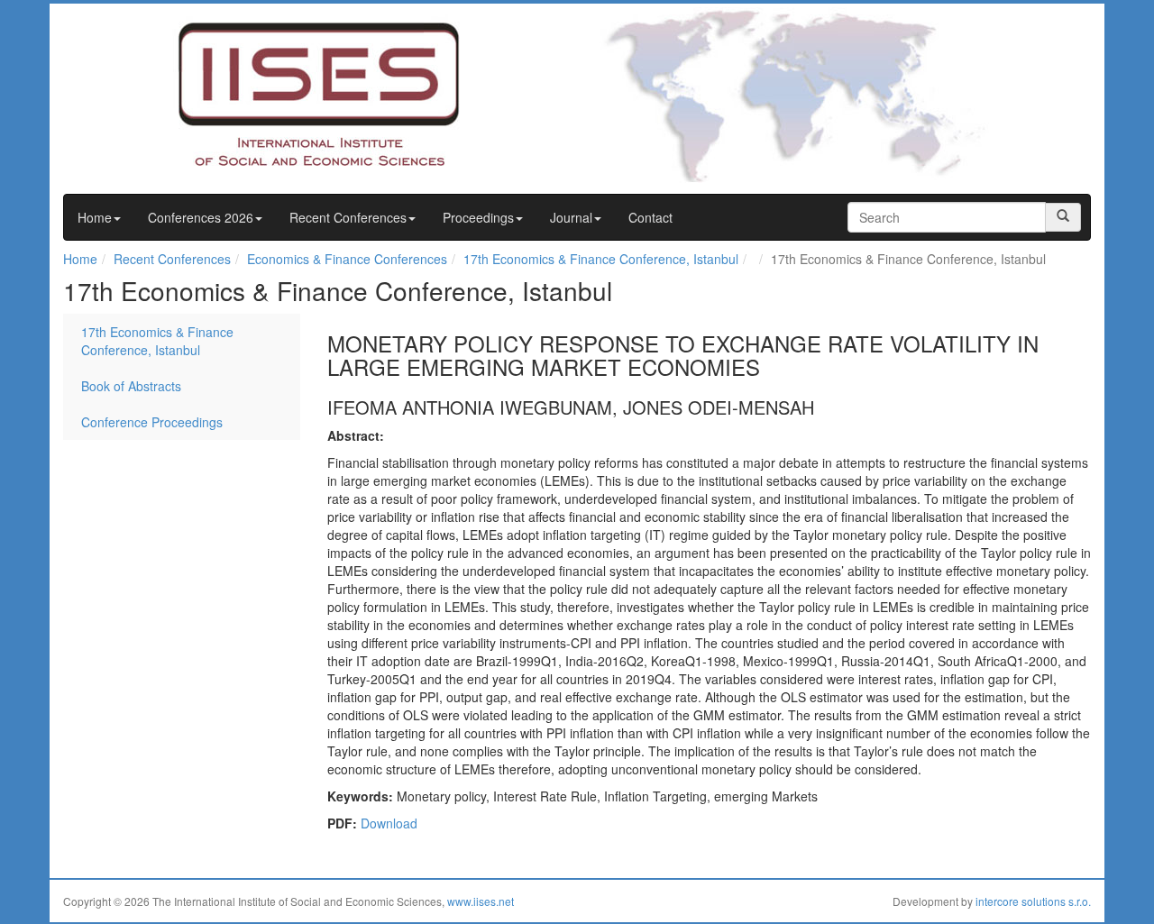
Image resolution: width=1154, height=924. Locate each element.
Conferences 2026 (200, 217)
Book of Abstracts (131, 386)
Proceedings (478, 217)
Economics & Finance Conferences (347, 259)
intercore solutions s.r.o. (1033, 901)
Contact (650, 217)
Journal (571, 217)
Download (389, 823)
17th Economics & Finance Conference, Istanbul (600, 259)
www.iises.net (480, 901)
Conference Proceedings (152, 422)
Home (95, 217)
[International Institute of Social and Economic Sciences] (285, 93)
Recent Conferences (348, 217)
